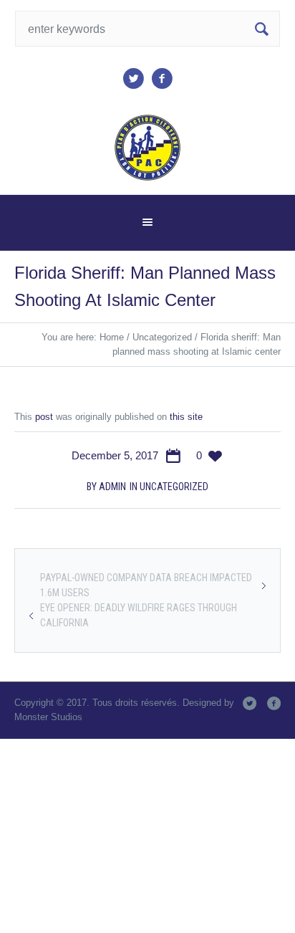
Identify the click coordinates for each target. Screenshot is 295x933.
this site (186, 416)
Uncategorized (162, 337)
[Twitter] (133, 79)
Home (112, 337)
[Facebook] (162, 79)
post (44, 416)
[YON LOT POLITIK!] (148, 147)
